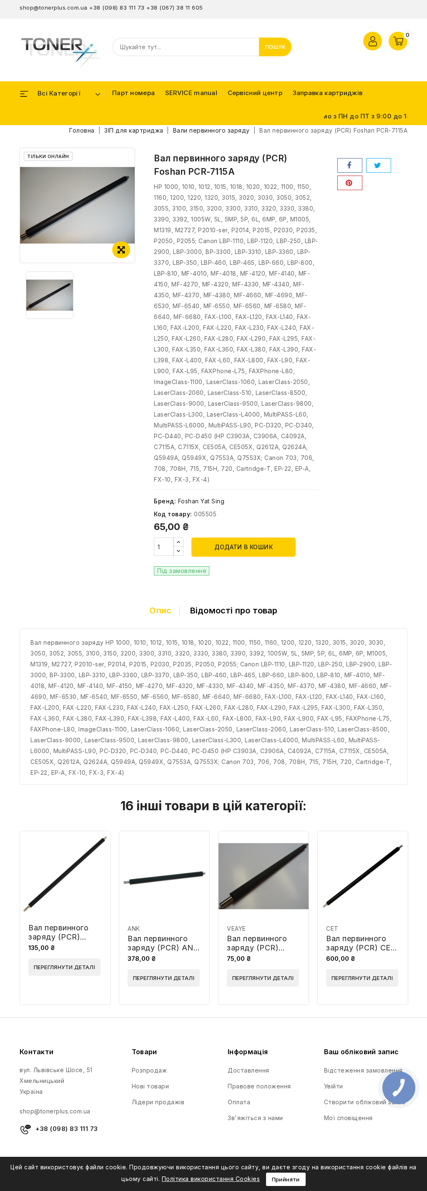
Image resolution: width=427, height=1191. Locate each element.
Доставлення (248, 1070)
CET (332, 928)
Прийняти (286, 1179)
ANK (134, 928)
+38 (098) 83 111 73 (117, 7)
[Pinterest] (350, 183)
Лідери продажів (158, 1102)
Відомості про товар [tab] (234, 611)
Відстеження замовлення (363, 1070)
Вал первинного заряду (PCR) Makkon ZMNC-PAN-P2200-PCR (60, 941)
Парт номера (133, 93)
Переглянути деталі (64, 967)
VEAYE (236, 928)
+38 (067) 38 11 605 (174, 7)
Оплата (239, 1102)
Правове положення (259, 1086)
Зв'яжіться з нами (255, 1117)
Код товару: (173, 514)
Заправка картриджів (328, 93)
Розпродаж (149, 1070)
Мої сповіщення (348, 1117)
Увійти (333, 1086)
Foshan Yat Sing (201, 501)
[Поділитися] (350, 165)
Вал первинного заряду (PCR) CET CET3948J (361, 947)
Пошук (275, 47)
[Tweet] (379, 165)
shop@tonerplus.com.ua (54, 7)
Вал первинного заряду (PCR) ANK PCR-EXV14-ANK (163, 947)
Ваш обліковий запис (361, 1052)
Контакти (36, 1052)
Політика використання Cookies (211, 1178)
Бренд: (165, 501)
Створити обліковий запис (365, 1102)
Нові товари (150, 1086)
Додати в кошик (243, 546)
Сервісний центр (255, 93)
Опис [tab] (160, 611)
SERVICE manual (191, 93)
